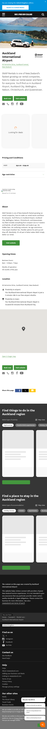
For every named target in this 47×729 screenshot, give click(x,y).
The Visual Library (8, 699)
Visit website (20, 98)
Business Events (8, 705)
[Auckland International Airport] (39, 55)
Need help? (6, 658)
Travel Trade (6, 702)
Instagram (9, 639)
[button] (3, 14)
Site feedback (7, 656)
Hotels (21, 511)
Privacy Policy (7, 681)
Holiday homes (9, 511)
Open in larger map (9, 356)
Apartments (33, 511)
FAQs (4, 668)
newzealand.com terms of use (13, 603)
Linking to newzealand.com (11, 676)
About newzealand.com (10, 671)
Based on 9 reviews (9, 193)
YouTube (8, 645)
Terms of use (6, 679)
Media (4, 697)
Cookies (5, 684)
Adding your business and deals (13, 673)
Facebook (8, 642)
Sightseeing (8, 425)
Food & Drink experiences (26, 425)
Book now (7, 98)
